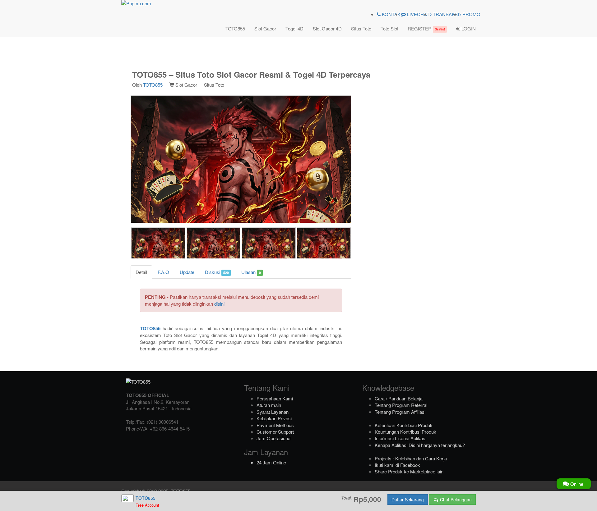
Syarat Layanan (273, 411)
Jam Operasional (274, 438)
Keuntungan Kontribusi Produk (405, 431)
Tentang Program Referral (401, 405)
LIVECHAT (417, 14)
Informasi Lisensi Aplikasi (400, 438)
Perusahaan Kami (275, 398)
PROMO (470, 14)
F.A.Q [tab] (163, 272)
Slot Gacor (265, 28)
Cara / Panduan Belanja (399, 398)
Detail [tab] (141, 272)
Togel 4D (294, 28)
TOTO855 (235, 28)
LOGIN (468, 28)
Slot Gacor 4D (327, 28)
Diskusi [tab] (217, 272)
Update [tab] (187, 272)
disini (219, 303)
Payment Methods (275, 425)
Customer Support (275, 431)
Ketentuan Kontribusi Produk (404, 425)
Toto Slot (389, 28)
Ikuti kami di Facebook (397, 465)
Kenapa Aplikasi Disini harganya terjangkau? (420, 445)
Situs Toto (361, 28)
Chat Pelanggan (455, 499)
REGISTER (426, 28)
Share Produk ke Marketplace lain (409, 471)
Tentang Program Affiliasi (400, 411)
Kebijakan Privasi (274, 418)
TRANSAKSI (445, 14)
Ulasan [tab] (251, 272)
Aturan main (269, 405)
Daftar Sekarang (407, 499)
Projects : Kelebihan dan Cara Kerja (411, 458)
